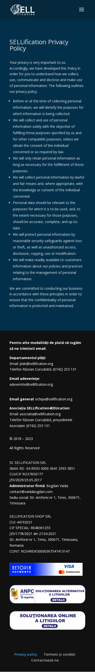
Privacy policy (25, 654)
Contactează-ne (45, 660)
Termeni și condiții (59, 654)
